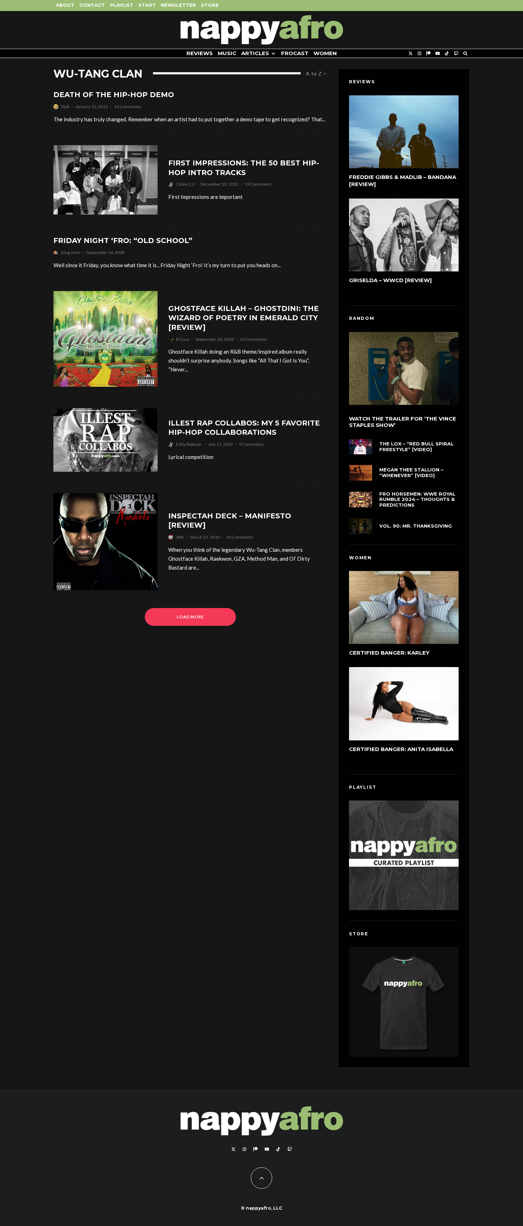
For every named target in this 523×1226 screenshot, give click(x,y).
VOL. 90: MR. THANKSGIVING (415, 526)
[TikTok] (446, 53)
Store (210, 5)
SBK (180, 537)
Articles (255, 53)
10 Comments (127, 106)
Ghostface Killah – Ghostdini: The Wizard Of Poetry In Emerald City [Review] (243, 318)
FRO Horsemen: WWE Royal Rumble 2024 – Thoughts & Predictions (417, 499)
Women (325, 53)
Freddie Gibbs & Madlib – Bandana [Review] (402, 180)
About (65, 5)
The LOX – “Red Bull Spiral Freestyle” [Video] (416, 446)
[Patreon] (428, 53)
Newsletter (178, 5)
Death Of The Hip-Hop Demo (113, 94)
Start (147, 5)
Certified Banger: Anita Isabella (401, 749)
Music (227, 53)
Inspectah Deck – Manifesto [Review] (229, 521)
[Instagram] (419, 53)
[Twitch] (456, 53)
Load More (190, 616)
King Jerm (70, 252)
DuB (65, 106)
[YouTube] (437, 53)
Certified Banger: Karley (389, 652)
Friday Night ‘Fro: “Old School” (122, 240)
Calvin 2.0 (185, 184)
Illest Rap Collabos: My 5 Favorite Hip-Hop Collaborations (244, 428)
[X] (410, 53)
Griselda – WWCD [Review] (390, 280)
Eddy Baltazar (189, 444)
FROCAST (294, 53)
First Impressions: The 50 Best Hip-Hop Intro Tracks (243, 168)
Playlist (121, 5)
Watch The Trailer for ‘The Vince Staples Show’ (402, 422)
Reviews (199, 53)
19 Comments (258, 184)
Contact (92, 5)
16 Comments (239, 537)
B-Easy (182, 339)
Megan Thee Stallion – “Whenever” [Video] (411, 472)
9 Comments (251, 444)
